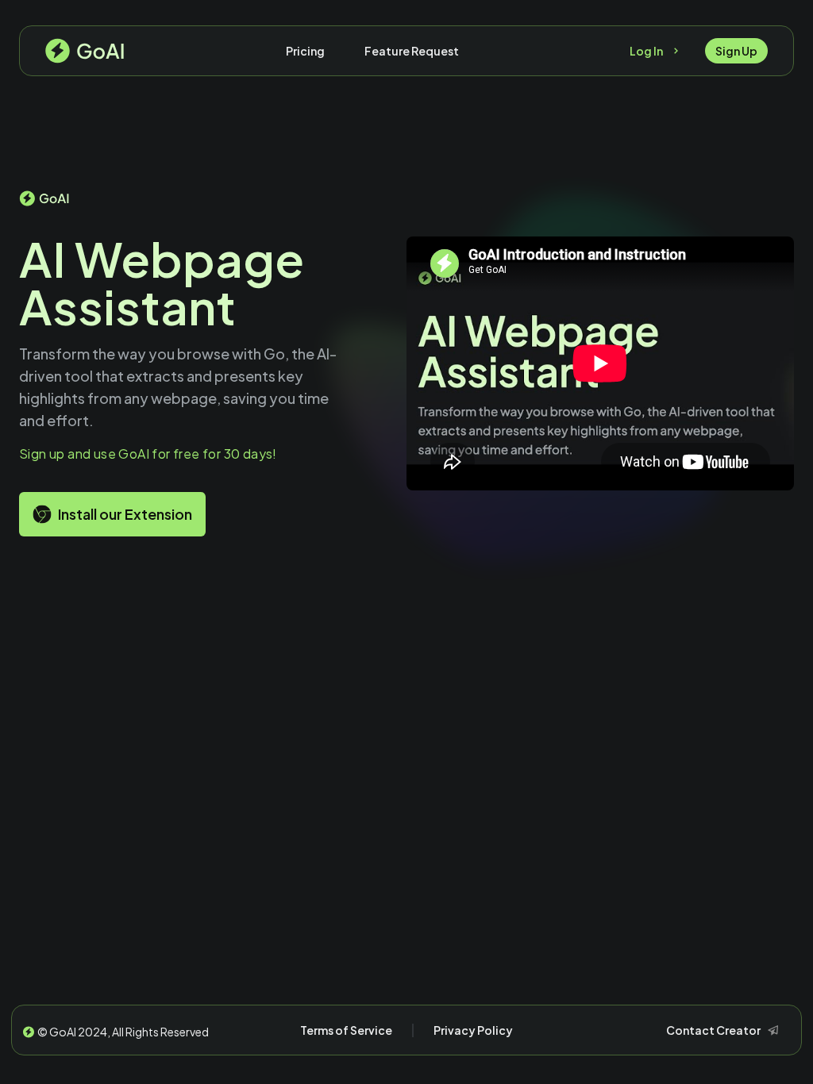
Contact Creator (713, 1030)
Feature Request (411, 51)
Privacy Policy (473, 1030)
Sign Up (736, 51)
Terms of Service (346, 1030)
